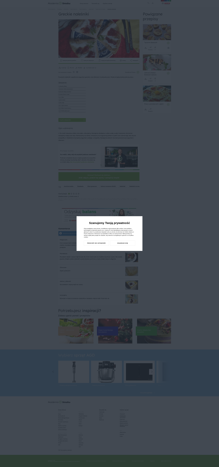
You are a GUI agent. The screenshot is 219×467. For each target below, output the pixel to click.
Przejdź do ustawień (96, 243)
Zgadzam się (122, 243)
